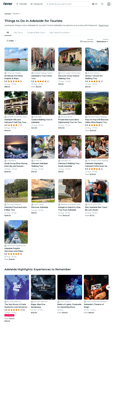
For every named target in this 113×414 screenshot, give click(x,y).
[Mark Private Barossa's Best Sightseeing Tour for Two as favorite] (78, 93)
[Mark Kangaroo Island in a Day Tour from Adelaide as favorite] (78, 181)
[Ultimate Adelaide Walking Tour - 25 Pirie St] (43, 147)
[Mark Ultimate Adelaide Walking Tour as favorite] (52, 137)
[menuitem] (7, 33)
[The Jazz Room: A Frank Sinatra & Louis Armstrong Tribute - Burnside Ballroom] (16, 287)
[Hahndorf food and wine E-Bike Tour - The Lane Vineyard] (16, 190)
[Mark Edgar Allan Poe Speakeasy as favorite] (52, 277)
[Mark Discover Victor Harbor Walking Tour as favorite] (78, 49)
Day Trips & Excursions (59, 33)
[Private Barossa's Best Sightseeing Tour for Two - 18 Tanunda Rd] (70, 103)
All (8, 32)
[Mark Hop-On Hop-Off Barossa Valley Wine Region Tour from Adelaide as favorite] (105, 93)
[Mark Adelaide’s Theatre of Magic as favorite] (105, 277)
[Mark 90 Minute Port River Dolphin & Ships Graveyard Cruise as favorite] (25, 49)
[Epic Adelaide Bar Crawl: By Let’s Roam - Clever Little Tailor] (97, 190)
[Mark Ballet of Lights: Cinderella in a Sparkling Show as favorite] (79, 277)
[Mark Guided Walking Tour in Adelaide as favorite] (52, 93)
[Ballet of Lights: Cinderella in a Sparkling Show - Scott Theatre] (69, 287)
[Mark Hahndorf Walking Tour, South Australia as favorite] (78, 137)
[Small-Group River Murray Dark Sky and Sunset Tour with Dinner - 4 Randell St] (16, 147)
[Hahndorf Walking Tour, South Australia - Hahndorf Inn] (70, 147)
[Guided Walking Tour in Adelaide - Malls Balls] (43, 103)
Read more (104, 25)
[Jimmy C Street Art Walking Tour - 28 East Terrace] (97, 59)
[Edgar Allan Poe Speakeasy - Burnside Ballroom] (43, 287)
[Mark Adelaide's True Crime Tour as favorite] (52, 49)
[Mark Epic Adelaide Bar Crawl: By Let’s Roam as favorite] (105, 181)
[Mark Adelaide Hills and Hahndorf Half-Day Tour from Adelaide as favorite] (25, 93)
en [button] (96, 4)
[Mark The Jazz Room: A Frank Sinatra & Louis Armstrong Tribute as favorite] (26, 277)
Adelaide (7, 14)
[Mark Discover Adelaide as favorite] (52, 181)
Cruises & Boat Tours (36, 33)
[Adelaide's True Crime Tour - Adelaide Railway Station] (43, 59)
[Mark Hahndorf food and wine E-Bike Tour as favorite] (25, 181)
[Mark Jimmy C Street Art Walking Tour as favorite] (105, 49)
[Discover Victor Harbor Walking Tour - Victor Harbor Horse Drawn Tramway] (70, 59)
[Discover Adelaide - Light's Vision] (43, 190)
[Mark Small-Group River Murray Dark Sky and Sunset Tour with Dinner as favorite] (25, 137)
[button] (17, 14)
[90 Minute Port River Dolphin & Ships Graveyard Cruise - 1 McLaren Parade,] (16, 59)
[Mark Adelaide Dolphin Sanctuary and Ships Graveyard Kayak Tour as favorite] (25, 222)
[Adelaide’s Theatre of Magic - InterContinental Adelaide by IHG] (96, 287)
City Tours (18, 33)
